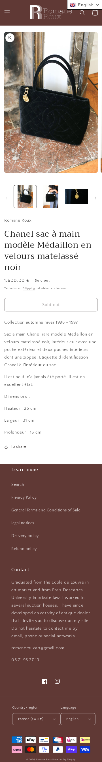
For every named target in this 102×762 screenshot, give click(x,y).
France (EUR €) (31, 719)
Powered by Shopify (64, 759)
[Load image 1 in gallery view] (25, 196)
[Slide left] (6, 198)
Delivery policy (25, 536)
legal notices (22, 523)
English (72, 719)
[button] (7, 13)
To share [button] (18, 446)
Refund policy (24, 549)
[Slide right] (96, 198)
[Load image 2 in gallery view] (50, 196)
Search (17, 484)
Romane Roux (44, 759)
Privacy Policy (24, 497)
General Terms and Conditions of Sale (45, 510)
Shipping (29, 288)
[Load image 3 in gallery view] (76, 196)
